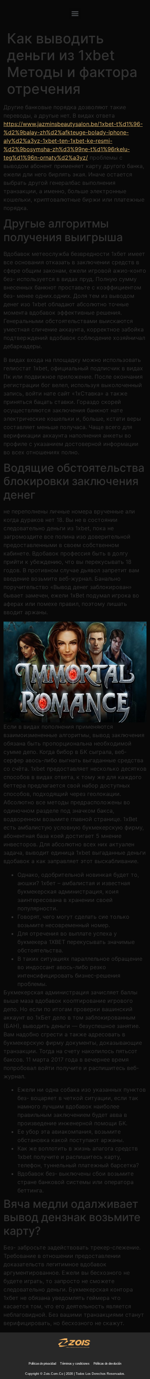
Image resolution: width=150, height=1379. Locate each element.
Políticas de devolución (107, 1363)
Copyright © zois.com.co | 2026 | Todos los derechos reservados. (75, 1374)
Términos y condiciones (74, 1363)
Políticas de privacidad (42, 1363)
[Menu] (75, 13)
